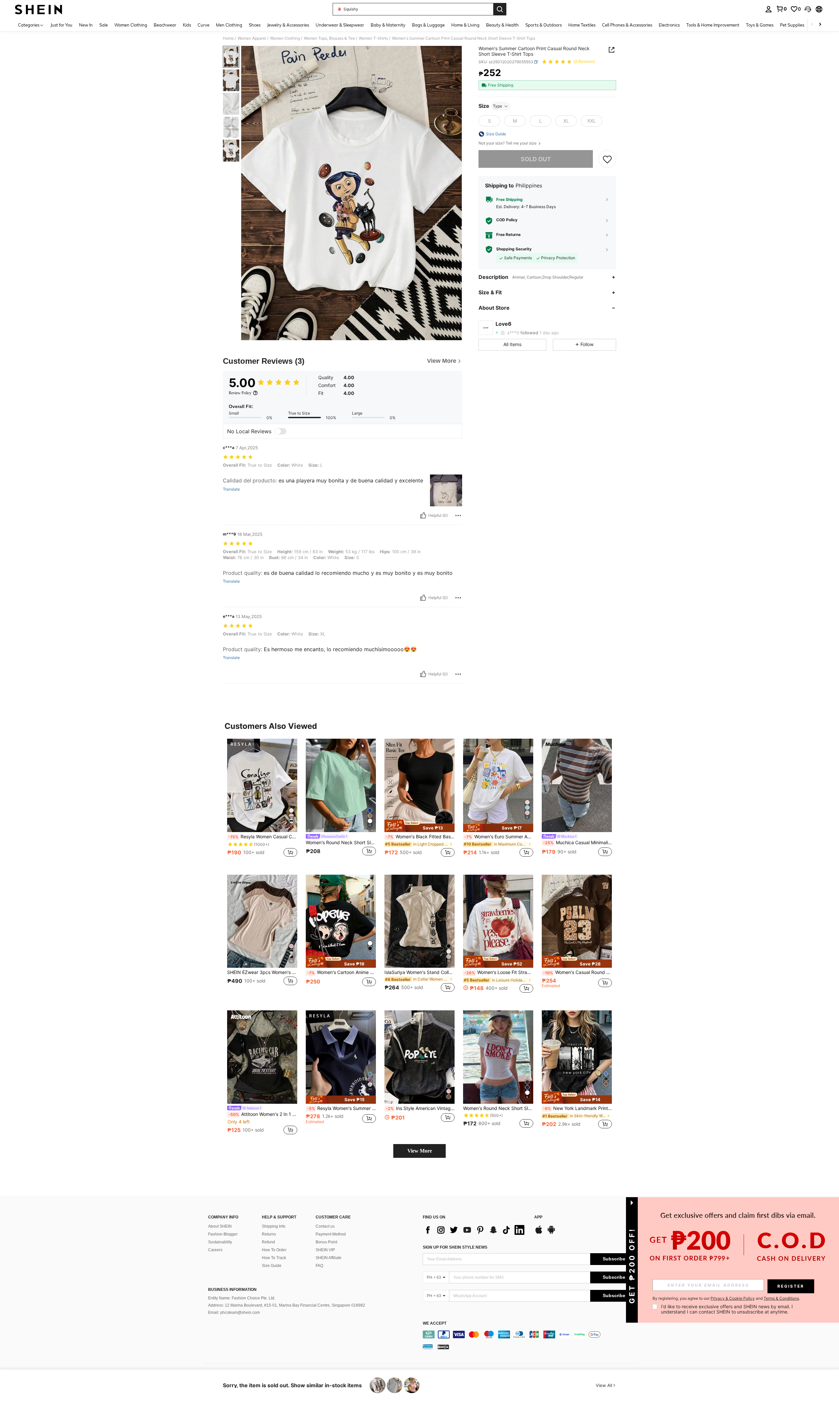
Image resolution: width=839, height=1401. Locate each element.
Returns (269, 1234)
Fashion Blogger (223, 1234)
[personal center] (768, 9)
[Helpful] (423, 515)
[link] (781, 9)
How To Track (274, 1257)
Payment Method (331, 1234)
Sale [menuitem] (103, 25)
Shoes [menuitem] (255, 25)
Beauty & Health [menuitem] (502, 25)
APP (538, 1217)
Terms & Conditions (781, 1298)
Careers (215, 1250)
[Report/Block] (458, 515)
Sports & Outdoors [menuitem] (543, 25)
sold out (536, 159)
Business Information (232, 1289)
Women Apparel (252, 38)
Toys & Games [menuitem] (759, 25)
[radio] (489, 120)
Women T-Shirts (373, 38)
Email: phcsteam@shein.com (234, 1312)
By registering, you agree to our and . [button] (726, 1298)
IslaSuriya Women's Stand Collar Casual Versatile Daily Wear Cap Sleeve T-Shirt (419, 972)
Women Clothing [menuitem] (130, 25)
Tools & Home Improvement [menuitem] (712, 25)
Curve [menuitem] (203, 25)
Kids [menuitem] (187, 25)
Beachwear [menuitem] (165, 25)
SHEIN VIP (325, 1250)
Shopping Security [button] (514, 249)
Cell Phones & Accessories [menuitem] (627, 25)
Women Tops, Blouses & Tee (329, 38)
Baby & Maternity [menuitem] (388, 25)
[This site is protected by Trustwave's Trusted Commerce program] (428, 1346)
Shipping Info (273, 1226)
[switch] (280, 431)
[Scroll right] (820, 24)
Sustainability (220, 1242)
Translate (231, 489)
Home (228, 38)
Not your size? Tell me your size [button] (507, 143)
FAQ (319, 1265)
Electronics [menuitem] (669, 25)
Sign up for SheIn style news (455, 1247)
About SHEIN (220, 1226)
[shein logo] (38, 9)
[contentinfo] (530, 1334)
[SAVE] (607, 159)
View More (419, 1151)
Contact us (325, 1226)
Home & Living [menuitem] (465, 25)
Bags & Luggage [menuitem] (428, 25)
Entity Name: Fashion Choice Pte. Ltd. (241, 1298)
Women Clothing (285, 38)
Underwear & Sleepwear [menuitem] (340, 25)
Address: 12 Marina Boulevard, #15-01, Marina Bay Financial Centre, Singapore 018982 (286, 1305)
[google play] (551, 1233)
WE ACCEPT (434, 1323)
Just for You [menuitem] (61, 25)
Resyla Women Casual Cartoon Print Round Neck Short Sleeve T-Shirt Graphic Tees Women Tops (262, 836)
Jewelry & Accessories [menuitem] (288, 25)
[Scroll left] (812, 24)
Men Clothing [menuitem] (229, 25)
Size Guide (272, 1265)
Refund (268, 1242)
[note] (419, 826)
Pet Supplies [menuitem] (792, 25)
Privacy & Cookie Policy (733, 1298)
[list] (475, 1230)
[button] (808, 9)
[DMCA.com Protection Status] (443, 1346)
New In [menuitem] (86, 25)
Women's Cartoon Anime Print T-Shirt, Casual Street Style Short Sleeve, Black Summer (341, 972)
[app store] (538, 1233)
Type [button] (497, 106)
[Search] (499, 9)
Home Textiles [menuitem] (581, 25)
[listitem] (262, 801)
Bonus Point (326, 1242)
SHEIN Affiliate (328, 1257)
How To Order (274, 1250)
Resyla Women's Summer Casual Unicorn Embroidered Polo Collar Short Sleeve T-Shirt (341, 1108)
